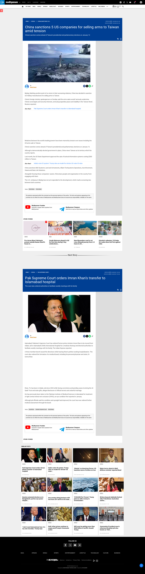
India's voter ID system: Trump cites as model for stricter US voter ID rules (58, 163)
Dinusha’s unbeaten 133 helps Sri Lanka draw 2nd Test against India (109, 242)
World (39, 6)
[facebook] (84, 86)
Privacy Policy (76, 560)
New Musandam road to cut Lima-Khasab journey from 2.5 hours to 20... (84, 242)
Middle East (52, 6)
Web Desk (33, 87)
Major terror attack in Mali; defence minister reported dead (110, 469)
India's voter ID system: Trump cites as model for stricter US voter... (58, 469)
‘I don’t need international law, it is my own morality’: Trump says (33, 528)
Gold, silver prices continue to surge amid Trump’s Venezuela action (58, 528)
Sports (67, 6)
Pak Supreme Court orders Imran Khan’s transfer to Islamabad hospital (57, 108)
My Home (28, 6)
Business (60, 6)
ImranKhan (31, 409)
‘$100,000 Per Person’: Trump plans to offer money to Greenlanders (84, 498)
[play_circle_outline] (35, 228)
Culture (105, 553)
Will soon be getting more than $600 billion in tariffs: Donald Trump (84, 528)
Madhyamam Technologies (69, 567)
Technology (85, 6)
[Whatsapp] (89, 86)
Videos (26, 236)
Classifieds (35, 2)
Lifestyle (93, 6)
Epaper (23, 2)
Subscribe (42, 2)
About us (62, 560)
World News (31, 189)
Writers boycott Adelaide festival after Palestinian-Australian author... (111, 498)
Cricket (101, 236)
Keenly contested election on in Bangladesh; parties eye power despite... (32, 498)
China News (38, 189)
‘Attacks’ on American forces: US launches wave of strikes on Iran (85, 469)
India (34, 6)
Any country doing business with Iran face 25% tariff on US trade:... (59, 498)
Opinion (45, 6)
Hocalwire (84, 567)
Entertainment (75, 6)
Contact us (68, 560)
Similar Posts (25, 446)
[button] (2, 2)
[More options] (107, 6)
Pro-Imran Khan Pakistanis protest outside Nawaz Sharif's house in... (34, 242)
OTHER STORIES (28, 219)
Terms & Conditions (86, 560)
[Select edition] (19, 2)
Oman (75, 236)
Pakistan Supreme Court (41, 409)
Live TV (29, 2)
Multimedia (101, 6)
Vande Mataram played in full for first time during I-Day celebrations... (59, 242)
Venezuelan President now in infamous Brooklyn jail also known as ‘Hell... (110, 528)
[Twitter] (87, 86)
